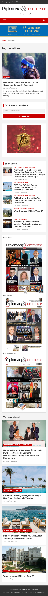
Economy (7, 77)
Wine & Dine (32, 167)
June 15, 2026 (17, 205)
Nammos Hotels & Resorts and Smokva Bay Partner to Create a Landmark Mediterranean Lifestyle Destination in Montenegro (29, 173)
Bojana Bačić (24, 179)
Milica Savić (14, 88)
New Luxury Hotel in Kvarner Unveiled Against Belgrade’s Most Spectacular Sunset (28, 224)
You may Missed (11, 417)
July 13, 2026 (17, 179)
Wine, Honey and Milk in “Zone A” (28, 211)
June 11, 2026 (17, 214)
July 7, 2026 (16, 192)
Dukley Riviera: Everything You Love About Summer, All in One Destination (27, 200)
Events (16, 219)
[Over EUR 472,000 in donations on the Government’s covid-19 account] (24, 65)
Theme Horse (15, 592)
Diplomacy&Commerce (29, 589)
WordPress (41, 592)
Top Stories (11, 163)
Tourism (25, 167)
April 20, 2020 (6, 88)
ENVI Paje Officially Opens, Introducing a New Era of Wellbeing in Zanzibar (25, 187)
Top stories (18, 167)
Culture (16, 208)
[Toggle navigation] (5, 20)
